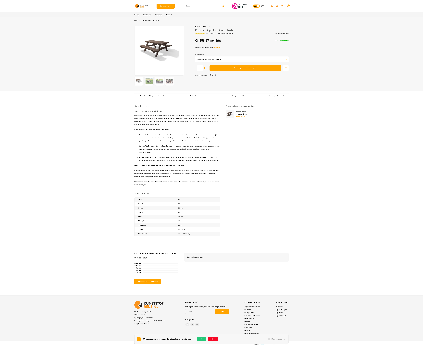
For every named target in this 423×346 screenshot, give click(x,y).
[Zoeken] (223, 6)
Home (136, 15)
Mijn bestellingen (281, 310)
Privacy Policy (248, 313)
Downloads (248, 327)
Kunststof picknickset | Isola (150, 20)
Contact (169, 15)
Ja (201, 339)
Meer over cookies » (278, 339)
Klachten (247, 330)
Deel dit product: (201, 75)
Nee (213, 339)
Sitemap (247, 322)
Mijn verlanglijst (281, 316)
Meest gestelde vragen (251, 333)
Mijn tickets (279, 313)
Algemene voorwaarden (252, 307)
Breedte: (199, 54)
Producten (147, 15)
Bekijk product (240, 117)
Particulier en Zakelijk (251, 325)
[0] (288, 6)
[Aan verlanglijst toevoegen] (286, 68)
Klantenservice (249, 319)
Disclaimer (247, 310)
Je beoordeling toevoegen (225, 34)
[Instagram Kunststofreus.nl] (192, 324)
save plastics (202, 27)
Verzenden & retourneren (252, 316)
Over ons (158, 15)
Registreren (279, 307)
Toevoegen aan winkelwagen (245, 68)
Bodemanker (241, 112)
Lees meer (216, 47)
